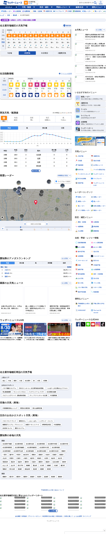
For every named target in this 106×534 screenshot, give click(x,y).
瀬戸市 (12, 454)
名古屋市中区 (64, 444)
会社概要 (17, 516)
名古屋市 (27, 380)
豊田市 (18, 476)
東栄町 (53, 476)
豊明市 (27, 462)
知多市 (53, 458)
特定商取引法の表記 (48, 516)
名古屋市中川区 (44, 447)
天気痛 (4, 89)
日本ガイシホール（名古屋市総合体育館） (32, 388)
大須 (20, 380)
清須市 (48, 462)
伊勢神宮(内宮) (46, 424)
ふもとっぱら (33, 421)
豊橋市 (5, 476)
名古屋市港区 (56, 447)
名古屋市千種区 (7, 444)
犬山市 (5, 458)
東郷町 (28, 465)
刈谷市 (48, 454)
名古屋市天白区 (54, 451)
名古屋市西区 (41, 444)
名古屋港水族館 (51, 392)
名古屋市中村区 (52, 444)
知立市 (60, 458)
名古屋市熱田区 (32, 447)
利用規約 (24, 516)
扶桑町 (49, 465)
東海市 (39, 458)
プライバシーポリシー (34, 516)
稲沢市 (32, 458)
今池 (9, 380)
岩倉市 (20, 462)
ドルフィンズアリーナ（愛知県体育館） (15, 395)
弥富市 (64, 462)
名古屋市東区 (19, 444)
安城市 (54, 454)
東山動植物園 (7, 392)
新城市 (32, 476)
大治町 (56, 465)
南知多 (7, 273)
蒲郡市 (25, 476)
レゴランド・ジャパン (46, 421)
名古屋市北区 (30, 444)
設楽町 (46, 476)
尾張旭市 (5, 462)
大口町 (42, 465)
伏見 (38, 380)
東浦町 (20, 469)
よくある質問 (78, 516)
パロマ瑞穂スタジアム (9, 388)
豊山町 (35, 465)
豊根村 (60, 476)
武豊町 (42, 469)
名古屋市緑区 (30, 451)
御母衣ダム (22, 421)
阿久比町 (12, 469)
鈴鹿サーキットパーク (32, 424)
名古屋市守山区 (18, 451)
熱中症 (4, 84)
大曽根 (45, 380)
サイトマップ (87, 516)
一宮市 (5, 454)
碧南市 (41, 454)
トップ (2, 15)
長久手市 (20, 465)
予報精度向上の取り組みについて (52, 490)
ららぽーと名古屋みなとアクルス (57, 388)
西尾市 (61, 454)
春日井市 (26, 454)
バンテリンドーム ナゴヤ (36, 392)
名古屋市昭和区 (7, 447)
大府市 (46, 458)
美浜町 (35, 469)
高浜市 (13, 462)
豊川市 (12, 476)
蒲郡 (6, 276)
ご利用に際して (68, 516)
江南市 (18, 458)
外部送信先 (59, 516)
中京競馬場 (53, 395)
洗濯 (4, 95)
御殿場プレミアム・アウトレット (13, 424)
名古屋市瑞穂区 (19, 447)
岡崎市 (63, 451)
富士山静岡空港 (37, 408)
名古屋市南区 (7, 451)
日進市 (34, 462)
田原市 (39, 476)
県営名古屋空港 (25, 408)
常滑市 (12, 458)
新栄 (15, 380)
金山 (4, 380)
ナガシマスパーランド (9, 421)
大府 (6, 270)
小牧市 (25, 458)
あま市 (13, 465)
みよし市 (5, 465)
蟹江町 (63, 465)
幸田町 (49, 469)
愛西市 (41, 462)
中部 (8, 15)
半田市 (18, 454)
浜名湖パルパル (7, 428)
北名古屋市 (55, 462)
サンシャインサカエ (20, 392)
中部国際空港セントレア (10, 408)
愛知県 (15, 15)
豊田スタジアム (19, 428)
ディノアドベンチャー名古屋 (38, 395)
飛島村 (5, 469)
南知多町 (27, 469)
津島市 (34, 454)
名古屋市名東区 (41, 451)
